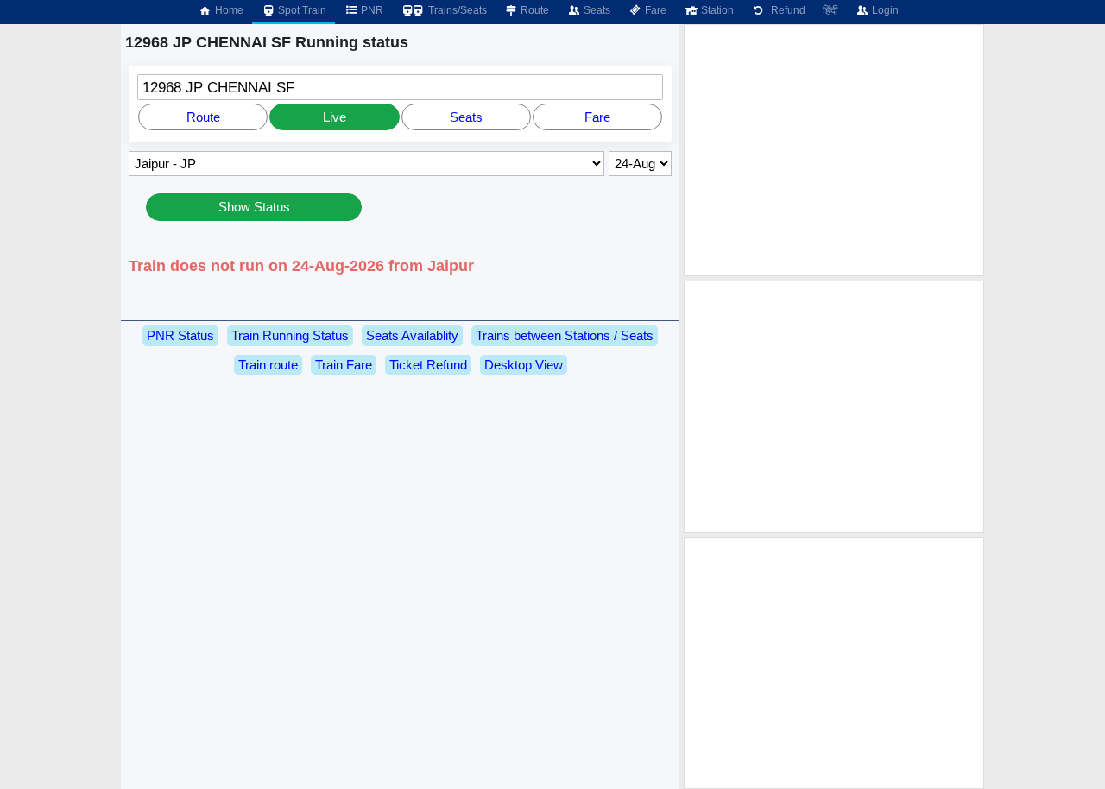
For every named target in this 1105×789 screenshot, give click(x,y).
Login (884, 10)
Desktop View (523, 364)
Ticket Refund (428, 364)
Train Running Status (290, 335)
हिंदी (830, 10)
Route (533, 10)
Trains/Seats (456, 10)
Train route (268, 364)
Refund (785, 10)
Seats (595, 10)
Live (334, 117)
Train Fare (343, 364)
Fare (654, 10)
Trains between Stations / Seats (565, 335)
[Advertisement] (834, 150)
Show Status (254, 206)
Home (227, 10)
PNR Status (180, 335)
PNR (370, 10)
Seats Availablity (412, 335)
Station (716, 10)
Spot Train (300, 10)
